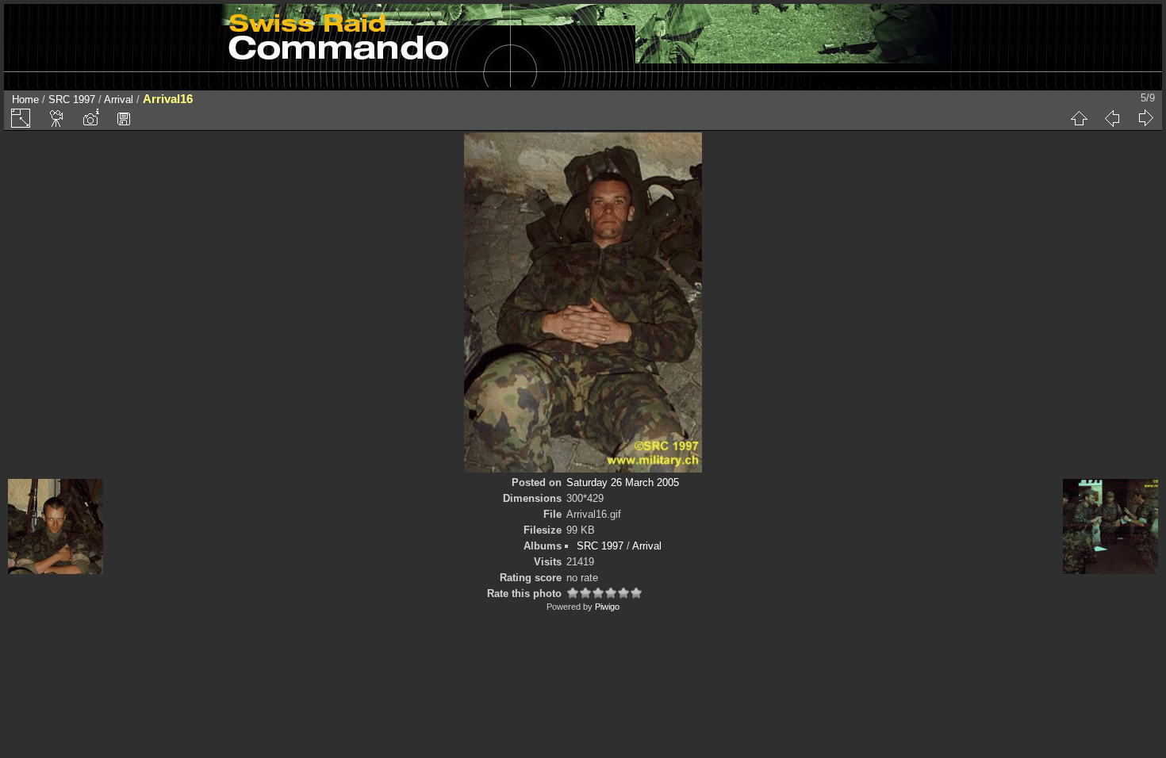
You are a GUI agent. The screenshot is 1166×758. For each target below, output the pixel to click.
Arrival (118, 99)
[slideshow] (57, 118)
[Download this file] (123, 118)
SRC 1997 (71, 99)
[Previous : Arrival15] (1112, 118)
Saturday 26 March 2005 (622, 482)
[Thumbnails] (1078, 118)
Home (25, 99)
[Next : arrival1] (1145, 118)
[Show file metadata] (90, 118)
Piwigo (607, 606)
